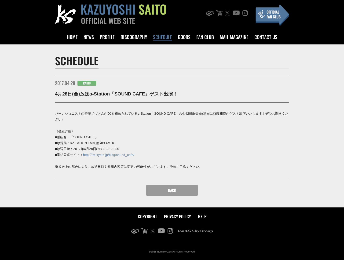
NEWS (89, 36)
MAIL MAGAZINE (234, 36)
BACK (172, 190)
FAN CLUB (205, 36)
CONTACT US (265, 36)
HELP (202, 216)
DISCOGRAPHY (134, 36)
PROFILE (107, 36)
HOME (72, 36)
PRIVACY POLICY (177, 216)
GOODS (184, 36)
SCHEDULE (162, 36)
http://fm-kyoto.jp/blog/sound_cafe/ (108, 155)
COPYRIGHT (147, 216)
